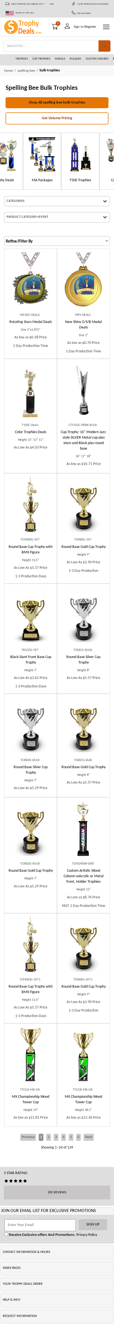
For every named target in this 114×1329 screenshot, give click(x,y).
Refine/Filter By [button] (19, 241)
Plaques (75, 58)
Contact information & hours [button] (26, 1252)
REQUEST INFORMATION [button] (20, 1316)
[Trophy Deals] (95, 154)
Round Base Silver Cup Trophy (83, 660)
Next (88, 1137)
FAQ (52, 4)
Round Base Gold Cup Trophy (83, 547)
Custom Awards (97, 58)
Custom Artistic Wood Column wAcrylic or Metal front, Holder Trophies (83, 876)
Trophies (21, 58)
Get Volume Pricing (57, 118)
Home (8, 71)
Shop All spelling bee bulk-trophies (57, 103)
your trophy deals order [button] (23, 1284)
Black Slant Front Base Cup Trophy (30, 660)
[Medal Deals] (57, 154)
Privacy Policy (86, 1235)
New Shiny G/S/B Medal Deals (83, 325)
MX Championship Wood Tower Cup (30, 1099)
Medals (60, 58)
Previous (28, 1137)
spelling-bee (26, 71)
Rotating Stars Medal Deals (30, 322)
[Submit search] (104, 46)
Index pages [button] (12, 1268)
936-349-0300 (83, 13)
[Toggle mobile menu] (106, 27)
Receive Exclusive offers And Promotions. (42, 1235)
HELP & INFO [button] (11, 1300)
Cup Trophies (41, 58)
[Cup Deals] (19, 154)
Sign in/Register (85, 27)
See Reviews (57, 1192)
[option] (19, 161)
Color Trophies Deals (30, 432)
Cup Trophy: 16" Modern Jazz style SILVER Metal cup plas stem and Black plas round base (83, 440)
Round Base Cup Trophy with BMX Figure (31, 550)
